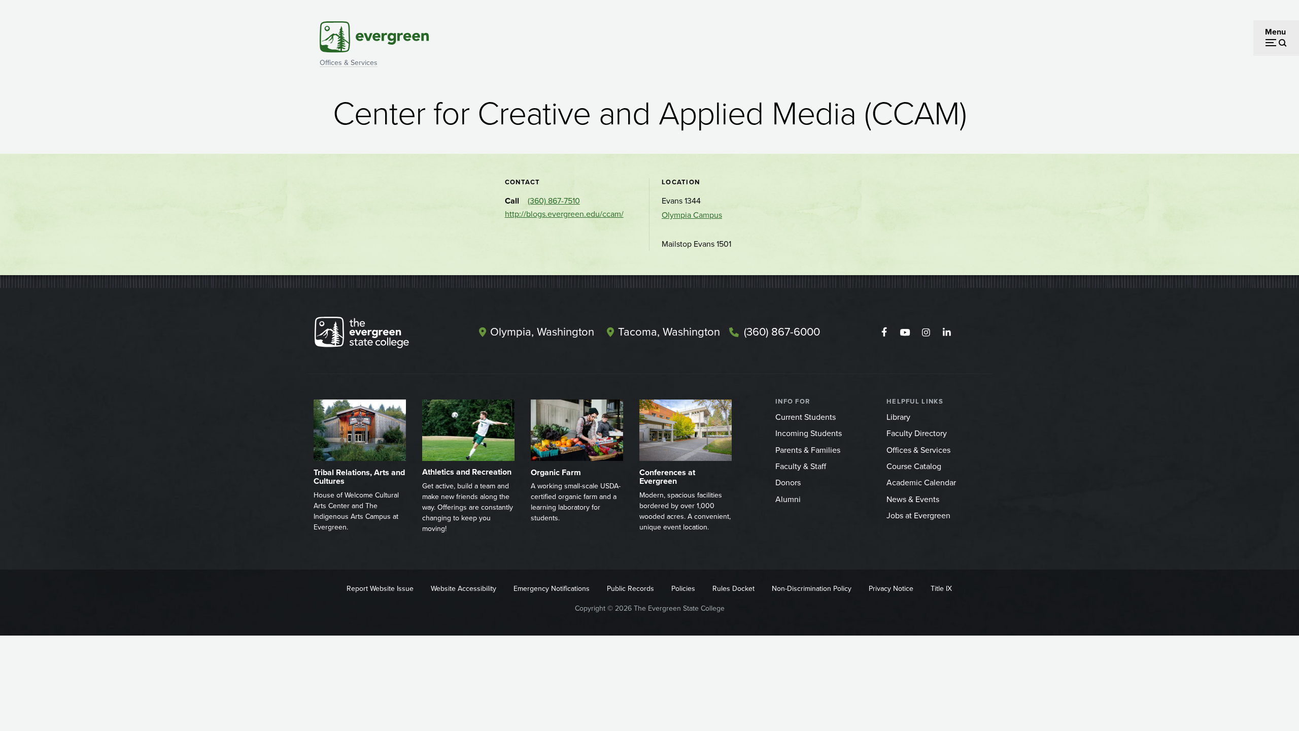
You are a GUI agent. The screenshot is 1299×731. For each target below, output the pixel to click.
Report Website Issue (380, 588)
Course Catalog (913, 466)
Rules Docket (733, 588)
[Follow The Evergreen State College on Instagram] (926, 332)
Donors (788, 482)
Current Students (805, 417)
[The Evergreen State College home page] (380, 334)
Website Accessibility (463, 588)
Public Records (630, 588)
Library (898, 417)
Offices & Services (349, 62)
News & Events (912, 499)
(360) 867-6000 (782, 331)
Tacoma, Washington (669, 331)
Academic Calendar (921, 482)
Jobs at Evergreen (918, 515)
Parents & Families (807, 450)
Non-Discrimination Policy (811, 588)
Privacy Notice (891, 588)
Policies (683, 588)
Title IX (941, 588)
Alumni (788, 499)
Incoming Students (808, 433)
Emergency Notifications (552, 588)
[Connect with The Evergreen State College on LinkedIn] (947, 332)
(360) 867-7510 (554, 201)
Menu (1275, 32)
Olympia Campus (692, 215)
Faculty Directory (916, 433)
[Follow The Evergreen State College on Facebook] (884, 332)
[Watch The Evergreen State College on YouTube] (905, 332)
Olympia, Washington (542, 331)
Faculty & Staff (800, 466)
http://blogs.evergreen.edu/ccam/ (564, 214)
